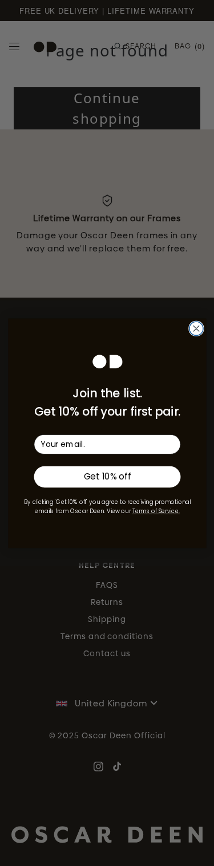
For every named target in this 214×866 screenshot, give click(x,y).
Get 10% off (107, 476)
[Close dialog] (196, 328)
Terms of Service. (155, 511)
